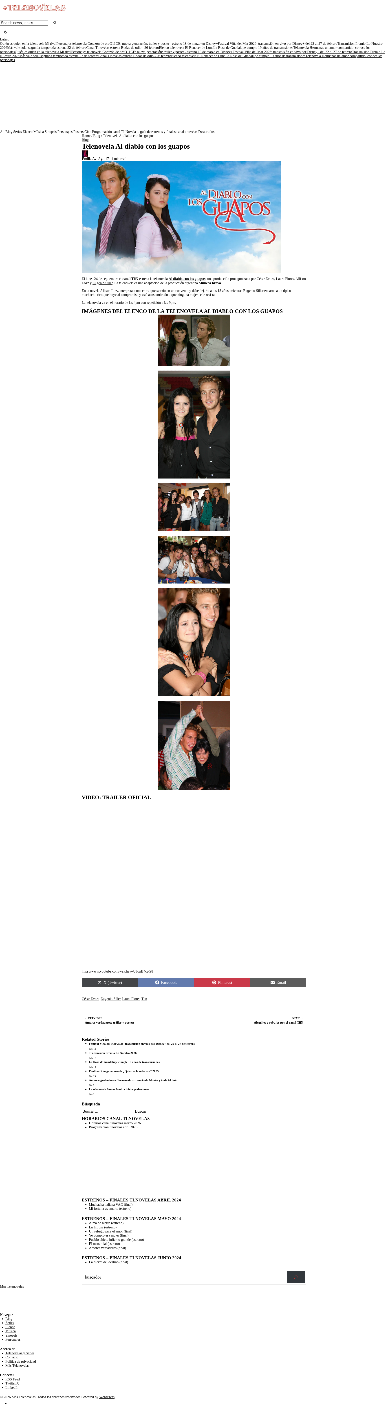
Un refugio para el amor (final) (110, 1231)
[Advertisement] (194, 96)
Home (86, 136)
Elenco (28, 132)
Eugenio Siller (102, 283)
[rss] (3, 1309)
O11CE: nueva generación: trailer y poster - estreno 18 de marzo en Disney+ (164, 43)
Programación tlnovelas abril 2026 (113, 1127)
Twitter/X (12, 1383)
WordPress (107, 1397)
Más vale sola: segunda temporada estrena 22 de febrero (46, 47)
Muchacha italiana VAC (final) (110, 1204)
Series (18, 132)
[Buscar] (296, 1277)
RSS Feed (9, 1300)
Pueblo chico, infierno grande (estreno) (116, 1239)
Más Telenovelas (17, 1365)
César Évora (90, 999)
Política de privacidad (20, 1361)
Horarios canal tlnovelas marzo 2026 (115, 1123)
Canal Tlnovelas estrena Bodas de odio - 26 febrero (122, 47)
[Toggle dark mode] (5, 32)
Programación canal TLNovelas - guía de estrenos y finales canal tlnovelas (145, 132)
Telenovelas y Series (19, 1353)
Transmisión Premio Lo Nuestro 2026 (113, 1053)
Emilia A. (89, 159)
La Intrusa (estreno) (103, 1227)
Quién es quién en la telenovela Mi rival (28, 43)
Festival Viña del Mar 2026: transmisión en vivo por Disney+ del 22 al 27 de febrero (277, 43)
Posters (78, 132)
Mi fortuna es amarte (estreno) (110, 1208)
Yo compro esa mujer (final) (108, 1235)
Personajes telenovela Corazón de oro (83, 43)
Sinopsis (51, 132)
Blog (9, 132)
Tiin (144, 999)
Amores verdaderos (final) (107, 1248)
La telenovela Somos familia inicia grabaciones (119, 1089)
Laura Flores (131, 999)
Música (39, 132)
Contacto (11, 1357)
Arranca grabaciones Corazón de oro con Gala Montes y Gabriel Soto (133, 1080)
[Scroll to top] (6, 1404)
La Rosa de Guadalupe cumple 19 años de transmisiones (253, 47)
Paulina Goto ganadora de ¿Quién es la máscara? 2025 (124, 1071)
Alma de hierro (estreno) (106, 1223)
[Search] (54, 23)
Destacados (206, 132)
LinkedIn (11, 1387)
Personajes (65, 132)
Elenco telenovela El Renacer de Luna (186, 47)
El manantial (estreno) (104, 1244)
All (2, 132)
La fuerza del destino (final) (108, 1262)
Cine (88, 132)
